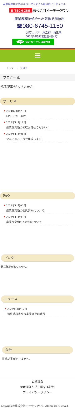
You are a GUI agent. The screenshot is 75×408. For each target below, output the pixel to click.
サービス (9, 101)
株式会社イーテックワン (39, 11)
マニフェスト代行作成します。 (25, 138)
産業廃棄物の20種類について (24, 221)
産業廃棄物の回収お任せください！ (28, 127)
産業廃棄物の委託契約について (25, 210)
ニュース (11, 299)
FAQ (6, 195)
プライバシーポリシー (37, 392)
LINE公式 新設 (16, 116)
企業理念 (37, 381)
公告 (8, 350)
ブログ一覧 (11, 77)
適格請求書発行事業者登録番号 (26, 313)
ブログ (9, 258)
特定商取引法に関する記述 (37, 386)
